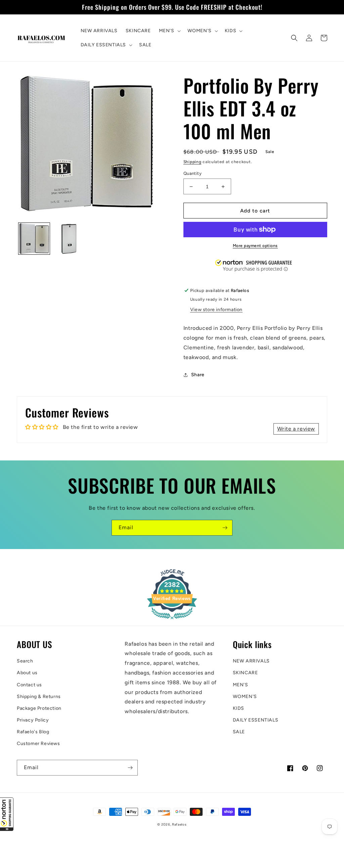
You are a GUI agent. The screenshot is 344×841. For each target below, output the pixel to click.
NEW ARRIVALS (251, 661)
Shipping (192, 161)
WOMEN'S (245, 696)
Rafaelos (179, 824)
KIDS (238, 708)
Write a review (296, 429)
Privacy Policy (33, 720)
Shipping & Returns (39, 696)
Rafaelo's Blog (33, 732)
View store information (216, 309)
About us (27, 673)
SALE (239, 732)
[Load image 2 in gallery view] (68, 238)
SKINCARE (245, 673)
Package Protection (39, 708)
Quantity (192, 173)
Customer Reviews (38, 743)
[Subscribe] (224, 528)
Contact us (29, 685)
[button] (6, 814)
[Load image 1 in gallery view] (34, 238)
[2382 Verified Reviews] (172, 620)
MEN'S (240, 685)
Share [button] (198, 375)
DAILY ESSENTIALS (255, 720)
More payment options (255, 245)
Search (25, 661)
